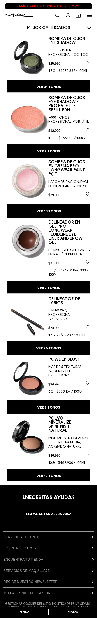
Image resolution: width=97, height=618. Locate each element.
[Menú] (89, 15)
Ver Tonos (48, 87)
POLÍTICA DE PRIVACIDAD (70, 603)
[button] (89, 15)
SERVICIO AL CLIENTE (21, 537)
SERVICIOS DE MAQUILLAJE (26, 571)
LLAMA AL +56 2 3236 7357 (48, 514)
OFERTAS (24, 612)
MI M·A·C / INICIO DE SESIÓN (27, 593)
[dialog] (69, 41)
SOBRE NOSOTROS (19, 548)
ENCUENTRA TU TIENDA (23, 559)
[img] (27, 57)
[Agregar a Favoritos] (87, 62)
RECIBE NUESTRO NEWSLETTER (30, 582)
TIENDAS (73, 612)
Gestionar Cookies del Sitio (28, 603)
